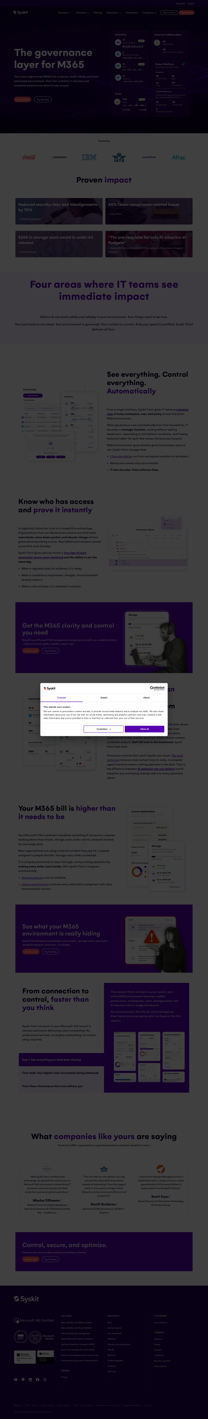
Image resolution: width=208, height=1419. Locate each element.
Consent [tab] (61, 698)
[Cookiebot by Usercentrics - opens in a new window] (152, 688)
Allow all (144, 729)
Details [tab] (104, 698)
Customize (102, 729)
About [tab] (146, 698)
